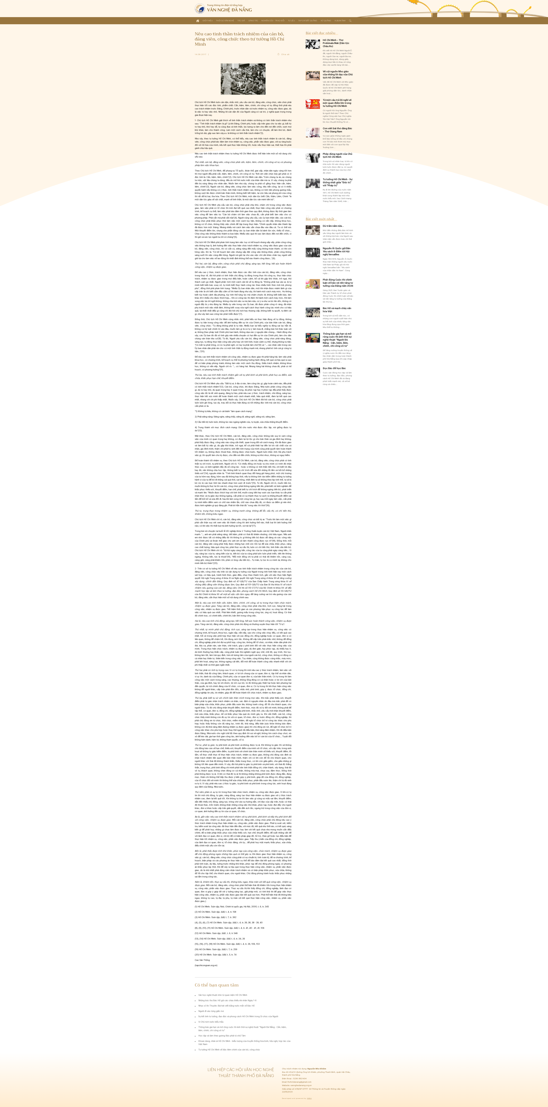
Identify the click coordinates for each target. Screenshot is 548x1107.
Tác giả (241, 21)
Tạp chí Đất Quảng (307, 21)
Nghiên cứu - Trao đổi (272, 21)
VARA (309, 1098)
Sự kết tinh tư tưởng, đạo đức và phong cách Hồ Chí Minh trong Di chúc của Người (238, 1016)
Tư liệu (291, 21)
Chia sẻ (285, 54)
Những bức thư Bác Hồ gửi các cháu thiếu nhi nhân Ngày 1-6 (227, 1000)
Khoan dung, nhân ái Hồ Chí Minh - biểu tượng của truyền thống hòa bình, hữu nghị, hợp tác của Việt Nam (244, 1043)
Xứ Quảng (326, 21)
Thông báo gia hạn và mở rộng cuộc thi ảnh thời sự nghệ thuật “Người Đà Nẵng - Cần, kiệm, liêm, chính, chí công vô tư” (242, 1029)
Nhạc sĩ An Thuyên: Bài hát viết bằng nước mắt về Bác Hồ (226, 1006)
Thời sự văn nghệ (225, 21)
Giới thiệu (208, 21)
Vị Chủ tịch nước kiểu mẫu (210, 1022)
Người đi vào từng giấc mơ (211, 1011)
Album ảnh (340, 21)
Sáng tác (253, 21)
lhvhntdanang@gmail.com (300, 1082)
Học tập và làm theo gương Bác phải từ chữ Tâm (222, 1036)
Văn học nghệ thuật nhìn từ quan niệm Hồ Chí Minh (222, 995)
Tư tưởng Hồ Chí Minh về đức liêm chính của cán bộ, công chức (229, 1050)
